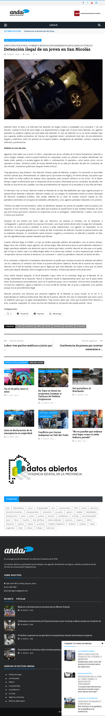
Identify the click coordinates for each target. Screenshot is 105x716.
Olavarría (10, 524)
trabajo (39, 528)
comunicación (64, 508)
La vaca (12, 693)
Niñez (39, 326)
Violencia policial (34, 40)
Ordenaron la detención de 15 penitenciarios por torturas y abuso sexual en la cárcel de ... (60, 621)
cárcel (83, 508)
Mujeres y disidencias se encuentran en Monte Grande (44, 607)
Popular (20, 599)
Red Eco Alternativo (17, 701)
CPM (84, 673)
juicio (23, 516)
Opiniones (9, 413)
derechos (29, 326)
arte (7, 508)
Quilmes (72, 524)
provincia (57, 326)
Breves (42, 371)
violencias (81, 326)
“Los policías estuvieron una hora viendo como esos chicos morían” (89, 684)
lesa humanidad (89, 516)
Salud (92, 524)
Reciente (8, 599)
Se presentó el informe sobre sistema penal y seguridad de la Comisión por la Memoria (60, 649)
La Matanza (63, 516)
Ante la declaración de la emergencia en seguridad (18, 432)
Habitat (79, 512)
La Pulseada (14, 678)
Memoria (8, 371)
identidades (91, 512)
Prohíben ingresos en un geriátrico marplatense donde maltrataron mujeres (55, 635)
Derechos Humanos (14, 512)
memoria (68, 520)
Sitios (20, 528)
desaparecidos (32, 512)
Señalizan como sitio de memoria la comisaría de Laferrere (90, 660)
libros (16, 520)
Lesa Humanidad (83, 651)
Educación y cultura (54, 371)
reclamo (82, 524)
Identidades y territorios (48, 413)
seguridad (69, 326)
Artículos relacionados (16, 363)
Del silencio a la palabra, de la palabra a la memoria (90, 706)
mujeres (79, 520)
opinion (21, 524)
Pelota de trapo (15, 674)
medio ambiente (54, 520)
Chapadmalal (42, 508)
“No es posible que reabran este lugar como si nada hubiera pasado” (87, 434)
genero (70, 512)
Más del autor (36, 363)
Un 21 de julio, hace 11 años (16, 390)
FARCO (11, 682)
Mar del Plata (38, 520)
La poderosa (14, 689)
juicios (31, 516)
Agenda (80, 673)
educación (47, 512)
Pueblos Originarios (56, 524)
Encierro (89, 673)
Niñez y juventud (11, 40)
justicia (41, 516)
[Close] (102, 643)
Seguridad (22, 40)
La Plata (75, 516)
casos (19, 326)
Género (76, 413)
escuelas (59, 512)
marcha (26, 520)
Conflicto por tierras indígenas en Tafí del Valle (53, 433)
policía (47, 326)
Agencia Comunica (16, 697)
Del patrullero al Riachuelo (81, 390)
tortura (29, 528)
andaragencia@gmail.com (17, 590)
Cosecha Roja (14, 686)
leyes (8, 520)
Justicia (84, 413)
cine (53, 508)
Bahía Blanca (18, 508)
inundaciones (11, 516)
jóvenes (51, 516)
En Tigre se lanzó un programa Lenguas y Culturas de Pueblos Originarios (50, 395)
